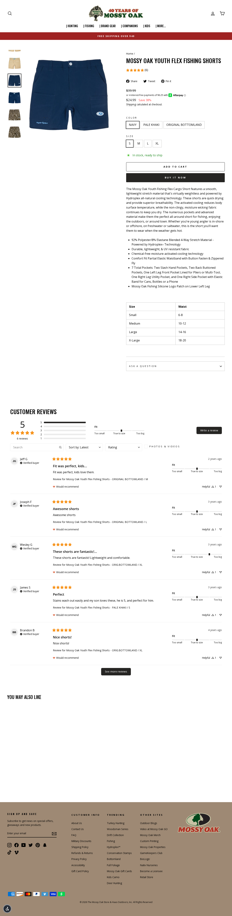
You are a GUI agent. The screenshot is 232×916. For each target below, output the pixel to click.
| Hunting (72, 26)
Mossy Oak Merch (150, 835)
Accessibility (78, 865)
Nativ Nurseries (149, 865)
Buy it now (175, 177)
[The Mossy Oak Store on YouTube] (23, 845)
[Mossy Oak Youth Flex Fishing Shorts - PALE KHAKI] (14, 780)
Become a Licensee (151, 871)
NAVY (132, 125)
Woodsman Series (117, 829)
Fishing (111, 841)
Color (131, 117)
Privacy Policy (79, 859)
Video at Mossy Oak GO (154, 829)
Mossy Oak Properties (152, 847)
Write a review (209, 430)
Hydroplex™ (113, 847)
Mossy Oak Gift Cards (119, 871)
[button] (63, 422)
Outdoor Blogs (148, 823)
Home (129, 53)
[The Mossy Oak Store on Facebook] (16, 845)
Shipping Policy (79, 847)
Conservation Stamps (119, 853)
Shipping (131, 104)
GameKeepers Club (151, 853)
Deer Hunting (114, 883)
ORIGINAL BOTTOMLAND (184, 125)
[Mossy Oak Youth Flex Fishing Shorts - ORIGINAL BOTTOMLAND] (19, 780)
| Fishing (88, 26)
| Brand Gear (108, 26)
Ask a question (143, 366)
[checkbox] (163, 446)
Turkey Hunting (115, 823)
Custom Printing (149, 841)
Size (130, 136)
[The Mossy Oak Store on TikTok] (9, 852)
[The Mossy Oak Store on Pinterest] (38, 845)
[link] (137, 70)
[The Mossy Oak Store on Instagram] (9, 845)
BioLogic (145, 859)
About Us (76, 823)
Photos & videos (164, 446)
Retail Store (146, 877)
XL (157, 143)
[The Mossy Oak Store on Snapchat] (45, 845)
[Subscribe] (54, 833)
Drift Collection (115, 835)
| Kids (146, 26)
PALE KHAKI (151, 125)
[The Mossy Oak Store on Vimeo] (16, 852)
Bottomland (114, 859)
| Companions (129, 26)
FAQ (73, 835)
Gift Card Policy (80, 871)
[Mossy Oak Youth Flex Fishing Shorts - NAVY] (9, 780)
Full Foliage (113, 865)
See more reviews (116, 671)
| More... (161, 26)
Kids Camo (113, 877)
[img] (29, 462)
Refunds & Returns (82, 853)
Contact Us (77, 829)
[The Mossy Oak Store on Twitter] (30, 845)
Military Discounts (81, 841)
